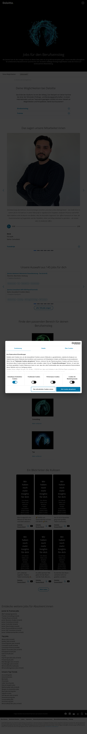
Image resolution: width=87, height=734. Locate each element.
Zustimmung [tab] (18, 348)
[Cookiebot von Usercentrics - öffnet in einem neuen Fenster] (73, 343)
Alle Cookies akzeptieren (68, 389)
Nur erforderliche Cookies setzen (43, 389)
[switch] (34, 382)
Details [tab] (43, 348)
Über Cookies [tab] (69, 348)
